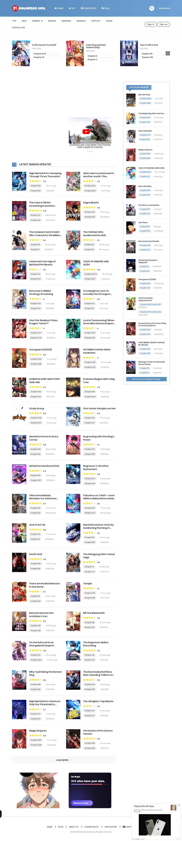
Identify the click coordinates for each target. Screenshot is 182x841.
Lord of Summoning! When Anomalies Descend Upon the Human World (98, 323)
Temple (87, 583)
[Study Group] (19, 416)
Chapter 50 (147, 59)
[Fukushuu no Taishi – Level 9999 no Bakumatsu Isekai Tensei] (73, 503)
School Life (18, 27)
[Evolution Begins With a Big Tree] (73, 387)
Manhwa (66, 20)
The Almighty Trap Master (98, 701)
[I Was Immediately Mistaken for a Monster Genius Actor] (19, 503)
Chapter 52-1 (36, 660)
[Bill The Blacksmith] (73, 621)
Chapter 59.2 (90, 191)
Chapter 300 (145, 329)
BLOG (60, 826)
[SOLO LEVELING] (131, 136)
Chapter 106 (90, 483)
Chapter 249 (145, 117)
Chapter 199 (145, 139)
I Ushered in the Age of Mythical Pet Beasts (42, 263)
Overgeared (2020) (40, 349)
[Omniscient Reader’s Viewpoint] (131, 265)
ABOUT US (73, 826)
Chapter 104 (90, 513)
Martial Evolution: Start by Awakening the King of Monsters (98, 528)
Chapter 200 (145, 135)
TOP (73, 8)
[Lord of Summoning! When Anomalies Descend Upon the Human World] (73, 328)
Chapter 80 (35, 601)
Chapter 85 (35, 689)
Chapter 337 (36, 423)
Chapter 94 (35, 449)
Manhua (81, 20)
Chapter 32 (35, 534)
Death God (35, 554)
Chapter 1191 (144, 226)
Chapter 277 (36, 333)
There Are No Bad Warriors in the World (44, 585)
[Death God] (19, 562)
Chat (107, 8)
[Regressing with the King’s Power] (73, 444)
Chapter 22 (89, 303)
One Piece (142, 222)
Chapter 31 (35, 539)
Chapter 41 (35, 274)
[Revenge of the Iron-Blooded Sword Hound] (131, 367)
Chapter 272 (145, 213)
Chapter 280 (145, 245)
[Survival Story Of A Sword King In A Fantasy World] (131, 328)
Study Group (36, 408)
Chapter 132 (90, 689)
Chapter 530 (90, 396)
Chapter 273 (145, 209)
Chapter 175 (144, 373)
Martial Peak (144, 94)
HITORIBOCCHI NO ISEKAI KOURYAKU (96, 351)
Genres (36, 20)
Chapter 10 (35, 244)
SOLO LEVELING (145, 131)
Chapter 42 (35, 308)
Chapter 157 (90, 449)
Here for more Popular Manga (146, 379)
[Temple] (73, 591)
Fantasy (96, 20)
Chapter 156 (90, 454)
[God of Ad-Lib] (19, 532)
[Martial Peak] (131, 99)
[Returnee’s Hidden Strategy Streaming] (19, 298)
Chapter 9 (35, 249)
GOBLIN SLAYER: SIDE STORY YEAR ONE (44, 380)
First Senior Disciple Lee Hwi (99, 408)
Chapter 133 (36, 396)
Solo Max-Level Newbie (148, 205)
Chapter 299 (145, 334)
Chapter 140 (90, 593)
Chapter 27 (35, 714)
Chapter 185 (90, 743)
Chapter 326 (145, 190)
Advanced (164, 8)
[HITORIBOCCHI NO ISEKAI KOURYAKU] (73, 357)
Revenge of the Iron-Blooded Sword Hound (151, 363)
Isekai (109, 20)
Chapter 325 (145, 195)
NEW (24, 20)
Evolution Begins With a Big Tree (99, 380)
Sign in (150, 24)
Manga (52, 20)
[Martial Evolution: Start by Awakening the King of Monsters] (73, 532)
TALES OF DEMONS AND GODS (96, 263)
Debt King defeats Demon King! (42, 46)
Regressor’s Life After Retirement (96, 467)
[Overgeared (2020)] (19, 357)
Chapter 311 (144, 266)
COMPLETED (89, 8)
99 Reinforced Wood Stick (44, 466)
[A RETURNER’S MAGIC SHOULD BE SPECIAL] (131, 347)
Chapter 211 (93, 53)
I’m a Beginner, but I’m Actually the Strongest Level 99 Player (96, 294)
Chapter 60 (35, 186)
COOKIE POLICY (91, 826)
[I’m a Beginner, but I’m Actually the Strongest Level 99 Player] (73, 298)
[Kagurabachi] (73, 210)
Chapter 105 (90, 508)
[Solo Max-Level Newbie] (131, 209)
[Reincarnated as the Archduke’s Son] (19, 621)
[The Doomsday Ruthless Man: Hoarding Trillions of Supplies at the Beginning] (73, 679)
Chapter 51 (147, 56)
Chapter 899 (36, 740)
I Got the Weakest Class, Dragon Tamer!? (43, 322)
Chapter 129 (90, 212)
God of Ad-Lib (37, 524)
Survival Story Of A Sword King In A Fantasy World (152, 324)
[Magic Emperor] (19, 738)
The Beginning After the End (151, 113)
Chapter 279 (145, 250)
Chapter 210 (93, 57)
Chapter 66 (35, 220)
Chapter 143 (90, 338)
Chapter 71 (89, 567)
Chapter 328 (90, 367)
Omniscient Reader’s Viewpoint (148, 261)
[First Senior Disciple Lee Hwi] (73, 416)
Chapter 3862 (145, 98)
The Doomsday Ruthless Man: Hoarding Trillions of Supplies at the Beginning (98, 675)
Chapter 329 (90, 362)
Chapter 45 (35, 630)
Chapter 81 (35, 596)
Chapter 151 (89, 537)
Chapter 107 (90, 478)
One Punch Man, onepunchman (145, 299)
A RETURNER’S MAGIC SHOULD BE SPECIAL (151, 343)
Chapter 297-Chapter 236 (150, 312)
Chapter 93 (35, 454)
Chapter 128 (90, 217)
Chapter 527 (90, 279)
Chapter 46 (35, 625)
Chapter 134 (36, 391)
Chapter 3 (38, 56)
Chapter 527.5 (91, 274)
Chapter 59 (35, 191)
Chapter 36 (89, 622)
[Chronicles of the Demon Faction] (73, 738)
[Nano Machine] (131, 191)
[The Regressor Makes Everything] (73, 650)
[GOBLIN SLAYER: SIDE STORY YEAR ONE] (19, 387)
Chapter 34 (89, 418)
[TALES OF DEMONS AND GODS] (73, 269)
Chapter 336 (36, 359)
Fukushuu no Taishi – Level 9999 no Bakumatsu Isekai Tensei (98, 498)
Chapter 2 (38, 59)
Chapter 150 (90, 542)
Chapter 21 (89, 308)
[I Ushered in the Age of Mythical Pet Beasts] (19, 269)
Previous (14, 53)
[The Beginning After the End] (131, 118)
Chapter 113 (35, 513)
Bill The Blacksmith (94, 613)
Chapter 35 (89, 627)
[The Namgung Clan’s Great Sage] (73, 562)
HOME (60, 8)
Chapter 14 (89, 244)
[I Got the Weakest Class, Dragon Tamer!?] (19, 328)
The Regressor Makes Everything (95, 644)
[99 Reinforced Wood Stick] (19, 474)
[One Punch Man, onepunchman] (131, 303)
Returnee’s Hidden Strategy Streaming (41, 292)
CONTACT (130, 826)
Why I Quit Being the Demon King (45, 673)
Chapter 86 (35, 684)
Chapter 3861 (145, 103)
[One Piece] (131, 227)
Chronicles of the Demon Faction (98, 732)
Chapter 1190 (145, 231)
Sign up (163, 24)
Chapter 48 (89, 710)
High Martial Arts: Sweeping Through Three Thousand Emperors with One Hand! (45, 176)
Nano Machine (144, 186)
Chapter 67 (35, 215)
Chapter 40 (36, 279)
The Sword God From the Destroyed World (153, 46)
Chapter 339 (36, 418)
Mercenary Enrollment (148, 241)
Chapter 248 (145, 122)
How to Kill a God (95, 45)
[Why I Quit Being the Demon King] (19, 679)
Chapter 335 (36, 364)
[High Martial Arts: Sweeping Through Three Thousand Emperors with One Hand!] (19, 181)
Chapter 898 (36, 745)
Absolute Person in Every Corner (43, 438)
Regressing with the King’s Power (98, 438)
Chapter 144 (90, 333)
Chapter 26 (35, 719)
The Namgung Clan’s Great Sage (99, 556)
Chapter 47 (89, 715)
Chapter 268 (145, 353)
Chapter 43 (35, 303)
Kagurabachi (91, 202)
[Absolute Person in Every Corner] (19, 444)
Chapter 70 (89, 572)
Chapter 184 (90, 748)
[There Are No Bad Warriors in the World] (19, 591)
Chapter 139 (90, 598)
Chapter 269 (145, 349)
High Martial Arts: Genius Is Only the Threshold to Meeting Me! (44, 704)
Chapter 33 (89, 423)
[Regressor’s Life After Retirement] (73, 474)
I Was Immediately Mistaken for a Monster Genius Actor (43, 498)
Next (168, 53)
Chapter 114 (35, 508)
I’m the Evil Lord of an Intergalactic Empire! (41, 644)
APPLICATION (111, 826)
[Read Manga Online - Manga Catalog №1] (28, 8)
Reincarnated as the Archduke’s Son (41, 614)
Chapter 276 (36, 338)
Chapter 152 (36, 563)
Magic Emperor (38, 730)
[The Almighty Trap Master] (73, 709)
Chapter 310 (144, 271)
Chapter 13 (89, 249)
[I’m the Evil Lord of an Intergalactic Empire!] (19, 650)
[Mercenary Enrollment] (131, 246)
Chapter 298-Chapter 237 (150, 304)
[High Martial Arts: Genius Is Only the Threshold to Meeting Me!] (19, 709)
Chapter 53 (35, 655)
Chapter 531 (90, 391)
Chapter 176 (144, 368)
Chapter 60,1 (90, 186)
